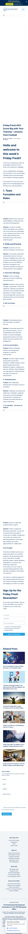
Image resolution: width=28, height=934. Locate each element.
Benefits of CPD (14, 871)
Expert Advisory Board (14, 853)
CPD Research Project (14, 855)
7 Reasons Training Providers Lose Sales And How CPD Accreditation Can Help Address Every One (14, 687)
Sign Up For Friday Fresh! (14, 634)
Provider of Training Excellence (14, 889)
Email (4, 784)
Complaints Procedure (14, 858)
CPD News (5, 139)
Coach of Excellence (14, 887)
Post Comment (6, 814)
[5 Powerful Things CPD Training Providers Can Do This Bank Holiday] (14, 698)
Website (5, 789)
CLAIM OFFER (9, 4)
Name (5, 779)
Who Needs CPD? (14, 869)
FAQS (14, 844)
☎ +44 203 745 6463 (12, 928)
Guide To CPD (14, 845)
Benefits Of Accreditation (14, 885)
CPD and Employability (14, 872)
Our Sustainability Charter (14, 876)
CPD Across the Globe (14, 874)
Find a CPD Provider (14, 840)
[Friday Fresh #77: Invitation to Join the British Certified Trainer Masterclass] (14, 755)
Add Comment (7, 794)
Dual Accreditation (14, 890)
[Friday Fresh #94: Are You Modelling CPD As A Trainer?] (14, 717)
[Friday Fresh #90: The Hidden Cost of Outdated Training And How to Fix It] (14, 736)
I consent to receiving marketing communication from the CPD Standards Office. (12, 628)
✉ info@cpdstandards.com (13, 930)
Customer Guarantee (14, 856)
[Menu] (23, 9)
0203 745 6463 (20, 913)
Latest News (14, 842)
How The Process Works (14, 883)
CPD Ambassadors (14, 862)
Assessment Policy (14, 860)
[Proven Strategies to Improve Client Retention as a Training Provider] (14, 658)
